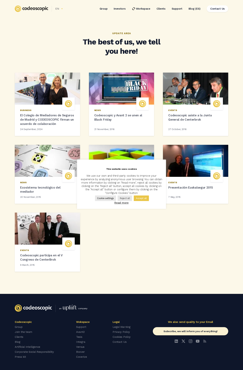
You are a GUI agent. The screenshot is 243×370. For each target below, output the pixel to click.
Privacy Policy (121, 332)
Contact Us (119, 341)
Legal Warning (121, 327)
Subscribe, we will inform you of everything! (190, 331)
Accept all (141, 198)
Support (177, 8)
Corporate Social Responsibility (34, 351)
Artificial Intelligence (27, 346)
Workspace (143, 8)
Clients (161, 8)
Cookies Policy (122, 337)
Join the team (23, 332)
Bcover (80, 351)
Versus (80, 346)
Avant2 (80, 332)
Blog (17, 341)
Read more (121, 202)
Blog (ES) (194, 8)
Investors (119, 8)
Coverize (81, 356)
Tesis (79, 337)
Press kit (20, 356)
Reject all (125, 198)
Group (104, 8)
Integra (80, 341)
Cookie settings (105, 198)
